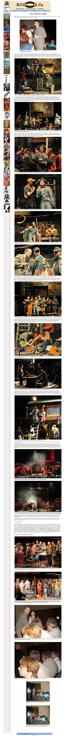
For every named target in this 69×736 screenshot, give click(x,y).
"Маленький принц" (31, 528)
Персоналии (6, 9)
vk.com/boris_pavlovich (36, 532)
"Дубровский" (49, 528)
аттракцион (24, 277)
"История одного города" (28, 530)
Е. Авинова (34, 568)
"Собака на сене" (33, 527)
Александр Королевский (47, 276)
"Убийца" (20, 530)
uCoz (36, 735)
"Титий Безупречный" (53, 530)
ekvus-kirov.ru (48, 532)
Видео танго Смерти (58, 513)
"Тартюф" (16, 528)
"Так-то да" (58, 528)
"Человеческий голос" (51, 527)
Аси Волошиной (49, 529)
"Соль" (26, 532)
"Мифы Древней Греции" (43, 527)
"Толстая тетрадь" (41, 528)
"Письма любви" (24, 528)
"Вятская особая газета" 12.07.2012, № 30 (26, 534)
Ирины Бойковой (44, 529)
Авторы (5, 8)
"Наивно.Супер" (58, 527)
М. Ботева (52, 568)
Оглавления (6, 10)
